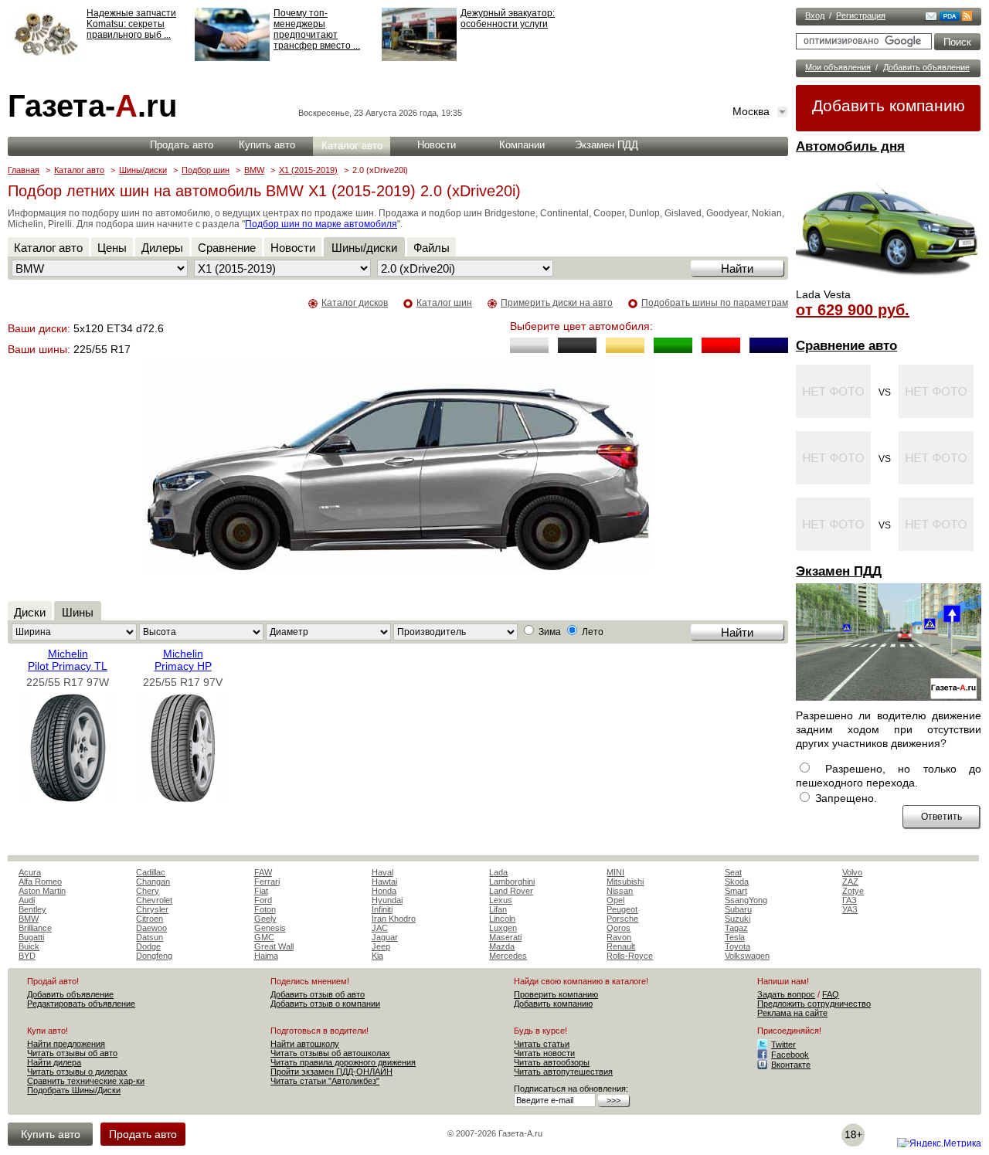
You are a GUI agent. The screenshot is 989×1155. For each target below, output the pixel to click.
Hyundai (387, 900)
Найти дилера (54, 1062)
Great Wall (274, 946)
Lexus (500, 900)
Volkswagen (747, 955)
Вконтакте (791, 1064)
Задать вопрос (786, 994)
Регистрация (860, 15)
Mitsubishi (625, 881)
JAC (380, 927)
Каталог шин (444, 302)
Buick (29, 946)
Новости (436, 145)
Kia (377, 955)
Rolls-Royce (630, 955)
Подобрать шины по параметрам (714, 302)
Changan (153, 881)
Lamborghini (512, 881)
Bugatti (31, 937)
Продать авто (181, 145)
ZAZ (850, 881)
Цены (112, 247)
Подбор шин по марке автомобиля (321, 224)
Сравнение (227, 247)
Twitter (783, 1044)
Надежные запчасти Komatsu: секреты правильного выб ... (131, 24)
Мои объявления (838, 67)
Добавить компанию (888, 105)
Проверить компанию (556, 994)
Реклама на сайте (792, 1012)
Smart (736, 890)
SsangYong (746, 900)
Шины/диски (143, 170)
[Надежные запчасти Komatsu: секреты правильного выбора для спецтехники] (45, 58)
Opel (615, 900)
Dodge (148, 946)
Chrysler (152, 909)
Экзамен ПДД (839, 571)
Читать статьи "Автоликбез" (324, 1080)
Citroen (149, 918)
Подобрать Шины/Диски (74, 1090)
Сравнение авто (846, 345)
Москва (751, 111)
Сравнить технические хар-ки (85, 1080)
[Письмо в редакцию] (931, 17)
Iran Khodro (394, 918)
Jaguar (385, 937)
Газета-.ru (92, 106)
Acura (30, 872)
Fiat (261, 890)
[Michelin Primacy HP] (183, 798)
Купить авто (267, 145)
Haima (266, 955)
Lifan (498, 909)
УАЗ (850, 909)
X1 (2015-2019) (308, 170)
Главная (23, 170)
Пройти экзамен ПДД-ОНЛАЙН (331, 1071)
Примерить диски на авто (557, 302)
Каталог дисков (354, 302)
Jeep (381, 946)
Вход (814, 15)
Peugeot (622, 909)
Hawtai (384, 881)
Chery (147, 890)
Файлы (431, 247)
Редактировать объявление (81, 1003)
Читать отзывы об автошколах (330, 1053)
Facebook (790, 1054)
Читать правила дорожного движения (343, 1062)
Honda (384, 890)
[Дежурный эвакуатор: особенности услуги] (419, 58)
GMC (264, 937)
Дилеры (162, 247)
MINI (615, 872)
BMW (254, 170)
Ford (263, 900)
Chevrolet (154, 900)
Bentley (32, 909)
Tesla (735, 937)
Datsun (149, 937)
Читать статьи (541, 1043)
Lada (498, 872)
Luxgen (503, 927)
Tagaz (736, 927)
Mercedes (508, 955)
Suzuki (737, 918)
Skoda (737, 881)
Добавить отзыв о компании (325, 1003)
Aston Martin (42, 890)
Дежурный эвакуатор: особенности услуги (508, 18)
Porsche (622, 918)
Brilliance (35, 927)
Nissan (620, 890)
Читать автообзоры (552, 1062)
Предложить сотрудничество (814, 1003)
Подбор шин (205, 170)
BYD (27, 955)
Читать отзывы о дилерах (77, 1071)
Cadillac (150, 872)
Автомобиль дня (850, 146)
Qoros (618, 927)
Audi (27, 900)
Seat (733, 872)
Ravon (619, 937)
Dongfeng (154, 955)
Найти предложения (66, 1043)
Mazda (502, 946)
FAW (263, 872)
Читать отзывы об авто (72, 1053)
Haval (382, 872)
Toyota (737, 946)
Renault (621, 946)
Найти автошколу (304, 1043)
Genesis (270, 927)
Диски (30, 612)
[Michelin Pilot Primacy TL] (68, 798)
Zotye (853, 890)
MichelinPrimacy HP (183, 659)
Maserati (505, 937)
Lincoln (502, 918)
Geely (265, 918)
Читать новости (544, 1053)
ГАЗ (849, 900)
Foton (265, 909)
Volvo (852, 872)
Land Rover (511, 890)
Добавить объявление (926, 67)
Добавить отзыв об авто (317, 994)
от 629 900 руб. (852, 309)
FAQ (830, 994)
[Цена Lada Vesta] (888, 282)
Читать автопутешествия (563, 1071)
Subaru (738, 909)
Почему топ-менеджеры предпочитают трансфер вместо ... (317, 29)
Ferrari (267, 881)
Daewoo (151, 927)
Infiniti (382, 909)
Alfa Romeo (40, 881)
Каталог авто (351, 145)
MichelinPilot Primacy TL (67, 659)
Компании (522, 145)
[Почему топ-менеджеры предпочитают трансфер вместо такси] (232, 58)
